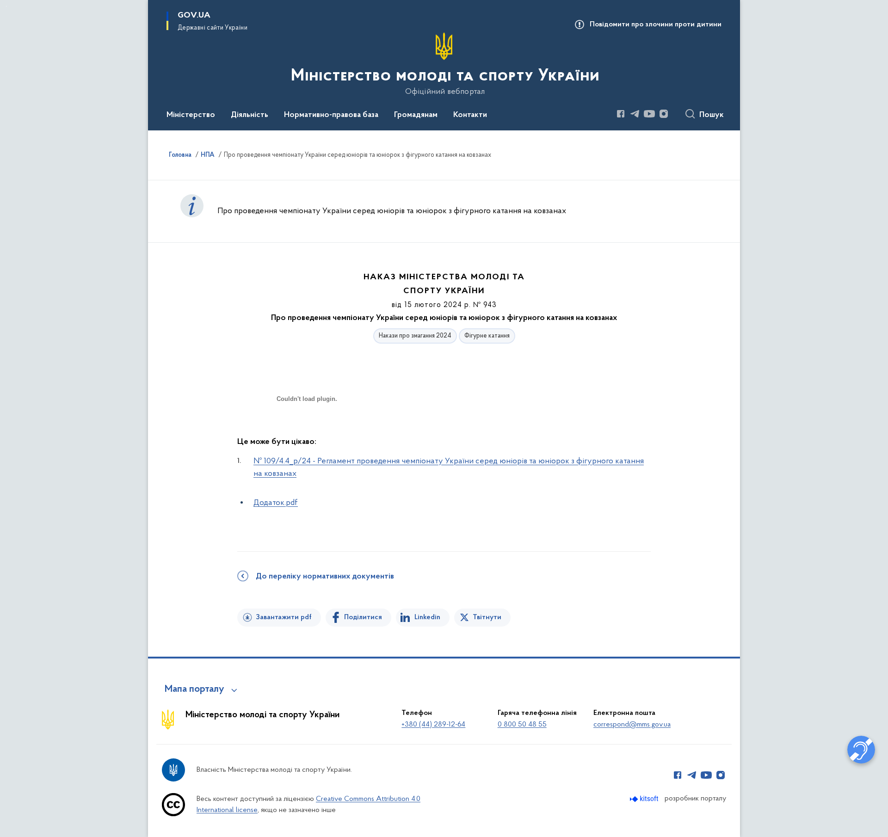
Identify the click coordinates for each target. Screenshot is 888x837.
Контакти (470, 115)
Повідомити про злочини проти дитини (656, 24)
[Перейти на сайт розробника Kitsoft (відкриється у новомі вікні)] (645, 798)
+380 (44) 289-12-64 (433, 724)
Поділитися (363, 617)
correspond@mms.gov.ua (632, 724)
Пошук (711, 115)
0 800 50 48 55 (522, 724)
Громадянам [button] (416, 115)
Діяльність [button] (249, 115)
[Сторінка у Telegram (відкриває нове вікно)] (635, 113)
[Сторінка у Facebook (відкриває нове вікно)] (620, 113)
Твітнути (487, 617)
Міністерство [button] (190, 115)
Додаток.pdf (275, 503)
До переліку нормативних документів (325, 576)
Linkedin (427, 617)
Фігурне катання (487, 335)
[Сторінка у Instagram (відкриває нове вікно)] (663, 113)
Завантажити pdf (284, 617)
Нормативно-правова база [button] (331, 115)
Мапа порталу (194, 689)
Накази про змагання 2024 (415, 335)
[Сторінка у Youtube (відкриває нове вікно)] (649, 113)
